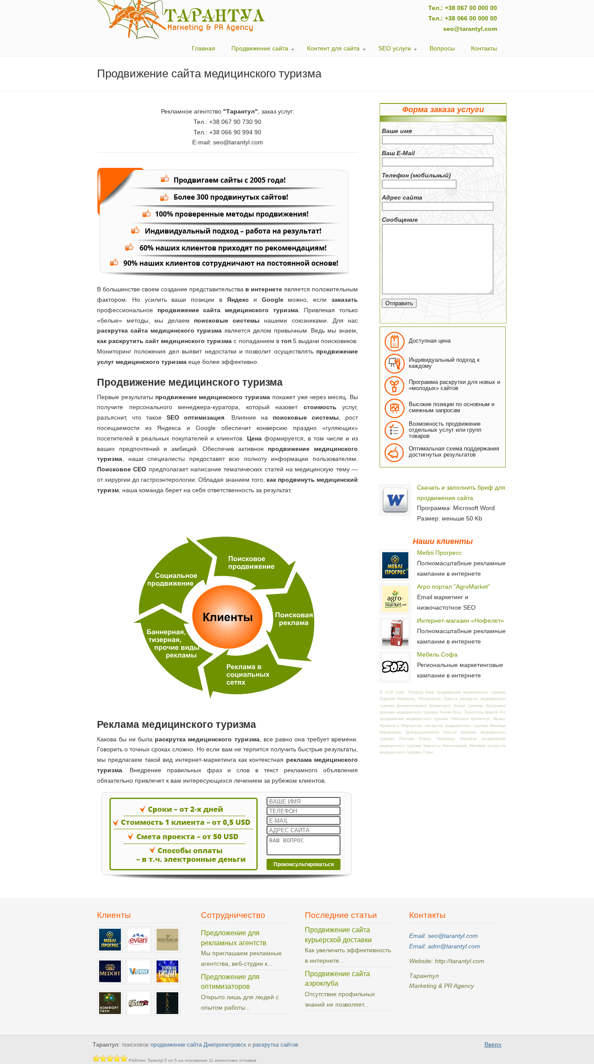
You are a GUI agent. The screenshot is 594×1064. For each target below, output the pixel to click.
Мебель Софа (437, 654)
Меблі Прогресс (439, 552)
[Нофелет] (395, 646)
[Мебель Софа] (395, 680)
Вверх (492, 1044)
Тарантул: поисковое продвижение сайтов (181, 19)
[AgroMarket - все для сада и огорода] (395, 612)
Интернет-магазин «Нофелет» (460, 620)
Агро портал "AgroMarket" (453, 586)
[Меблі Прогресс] (395, 578)
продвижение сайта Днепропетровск (198, 1045)
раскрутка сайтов (275, 1045)
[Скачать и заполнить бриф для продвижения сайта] (395, 513)
